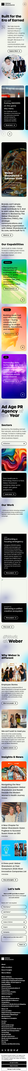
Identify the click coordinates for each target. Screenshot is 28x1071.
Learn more (8, 494)
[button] (9, 134)
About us (6, 235)
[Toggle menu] (25, 4)
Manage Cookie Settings (14, 1069)
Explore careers (8, 748)
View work (6, 627)
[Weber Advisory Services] (23, 300)
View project (12, 573)
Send (21, 944)
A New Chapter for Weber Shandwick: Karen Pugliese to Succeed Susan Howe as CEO (13, 829)
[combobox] (14, 443)
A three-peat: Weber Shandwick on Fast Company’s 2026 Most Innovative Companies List (13, 867)
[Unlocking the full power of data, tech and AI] (23, 395)
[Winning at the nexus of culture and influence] (23, 347)
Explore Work (13, 51)
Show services (10, 289)
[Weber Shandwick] (7, 959)
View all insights (8, 880)
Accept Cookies (14, 1062)
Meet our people (8, 703)
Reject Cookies (14, 1066)
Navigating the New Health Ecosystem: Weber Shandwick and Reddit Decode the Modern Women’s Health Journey (13, 789)
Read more (11, 125)
